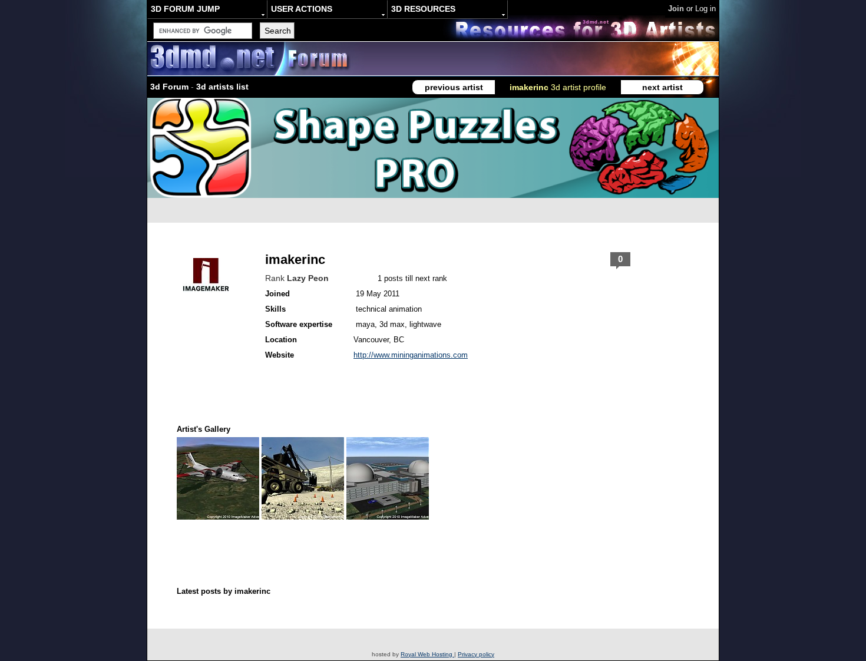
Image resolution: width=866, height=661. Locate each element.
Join (676, 8)
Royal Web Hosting (427, 654)
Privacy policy (476, 654)
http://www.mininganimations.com (410, 355)
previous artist (454, 87)
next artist (662, 87)
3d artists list (222, 86)
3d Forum (169, 86)
